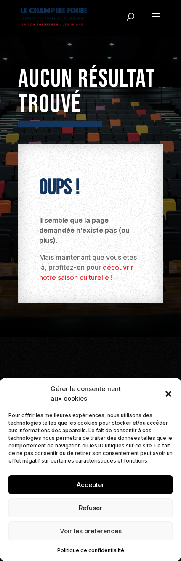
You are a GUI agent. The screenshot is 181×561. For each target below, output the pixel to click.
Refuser (90, 508)
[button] (168, 394)
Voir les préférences (91, 531)
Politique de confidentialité (90, 550)
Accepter (90, 485)
